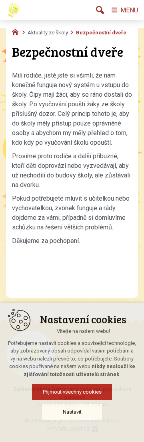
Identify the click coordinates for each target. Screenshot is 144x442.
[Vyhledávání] (100, 10)
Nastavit (72, 412)
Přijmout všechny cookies (72, 392)
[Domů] (17, 31)
